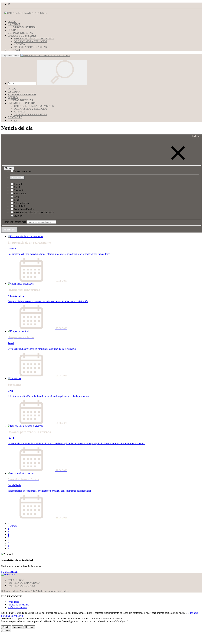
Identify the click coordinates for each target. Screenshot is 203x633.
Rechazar (29, 627)
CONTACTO (15, 50)
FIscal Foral (19, 193)
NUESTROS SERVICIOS (22, 27)
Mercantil (18, 190)
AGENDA (19, 44)
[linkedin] (9, 4)
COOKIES (6, 630)
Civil (16, 196)
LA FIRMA (14, 24)
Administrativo (21, 203)
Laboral (17, 184)
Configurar (17, 627)
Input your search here (15, 221)
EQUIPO (13, 30)
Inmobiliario (19, 206)
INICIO (12, 21)
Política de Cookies (17, 607)
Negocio (18, 215)
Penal (16, 200)
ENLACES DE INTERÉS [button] (22, 35)
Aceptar (6, 627)
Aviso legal (13, 601)
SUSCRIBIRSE (9, 571)
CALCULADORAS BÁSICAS (30, 47)
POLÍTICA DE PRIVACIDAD (24, 582)
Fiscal (16, 187)
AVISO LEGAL (16, 580)
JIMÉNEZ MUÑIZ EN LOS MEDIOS (34, 38)
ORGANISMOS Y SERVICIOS (30, 41)
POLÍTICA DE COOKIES (21, 585)
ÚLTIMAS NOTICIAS (20, 32)
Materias (9, 168)
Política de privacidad (18, 604)
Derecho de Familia (23, 209)
